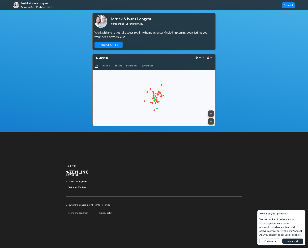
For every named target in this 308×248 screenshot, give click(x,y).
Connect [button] (288, 5)
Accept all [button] (292, 241)
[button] (96, 65)
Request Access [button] (108, 44)
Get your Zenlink (77, 187)
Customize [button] (270, 241)
